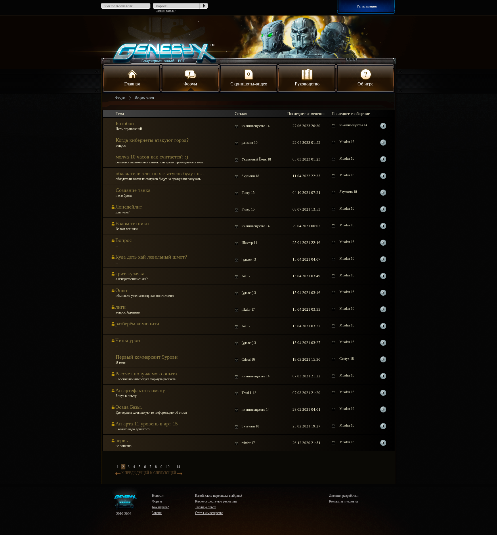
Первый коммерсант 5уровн (147, 357)
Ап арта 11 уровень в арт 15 (146, 424)
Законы (157, 513)
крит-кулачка (129, 273)
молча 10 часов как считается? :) (152, 157)
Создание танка (133, 190)
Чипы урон (127, 340)
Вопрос (123, 240)
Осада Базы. (128, 407)
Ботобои (125, 123)
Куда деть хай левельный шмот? (151, 257)
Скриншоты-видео (248, 83)
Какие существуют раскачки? (216, 501)
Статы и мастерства (209, 513)
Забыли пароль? (165, 10)
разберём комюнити (137, 323)
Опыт (121, 290)
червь (121, 440)
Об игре (365, 83)
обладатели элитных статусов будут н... (160, 173)
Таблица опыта (205, 507)
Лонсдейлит (128, 207)
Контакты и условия (343, 501)
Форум (190, 83)
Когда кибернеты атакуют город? (152, 140)
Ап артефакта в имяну (140, 390)
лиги (120, 307)
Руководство (307, 83)
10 (167, 467)
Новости (158, 496)
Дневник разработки (343, 496)
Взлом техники (132, 223)
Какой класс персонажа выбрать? (218, 496)
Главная (132, 83)
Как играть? (160, 507)
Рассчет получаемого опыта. (146, 374)
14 (178, 467)
